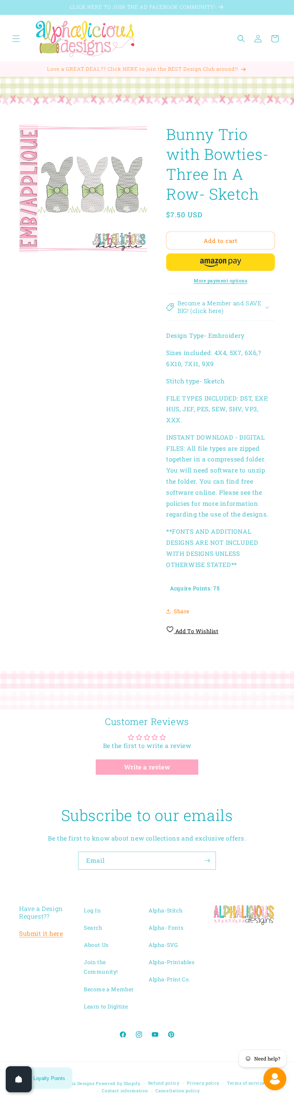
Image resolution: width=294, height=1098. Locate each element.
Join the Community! (101, 966)
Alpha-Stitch (166, 910)
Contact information (125, 1090)
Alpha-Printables (172, 962)
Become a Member (109, 989)
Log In (92, 910)
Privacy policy (203, 1083)
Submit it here (41, 933)
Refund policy (164, 1083)
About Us (96, 944)
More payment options (220, 280)
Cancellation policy (177, 1090)
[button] (16, 38)
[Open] (19, 1079)
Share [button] (181, 611)
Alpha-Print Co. (169, 979)
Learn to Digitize (106, 1006)
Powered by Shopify (118, 1083)
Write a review (147, 767)
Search (93, 927)
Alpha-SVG (163, 944)
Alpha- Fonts (166, 927)
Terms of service (246, 1083)
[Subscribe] (207, 861)
